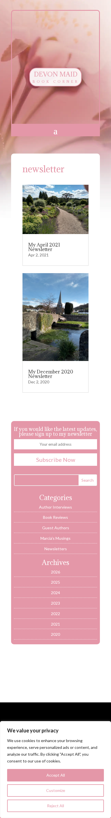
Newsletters (55, 548)
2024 (55, 592)
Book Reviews (55, 517)
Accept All (55, 775)
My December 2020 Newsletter (50, 374)
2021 (55, 624)
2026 (55, 572)
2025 (55, 582)
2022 (55, 613)
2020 (55, 634)
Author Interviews (55, 507)
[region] (55, 769)
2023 (55, 603)
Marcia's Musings (55, 538)
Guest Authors (55, 527)
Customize (55, 790)
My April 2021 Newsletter (44, 247)
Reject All (55, 805)
